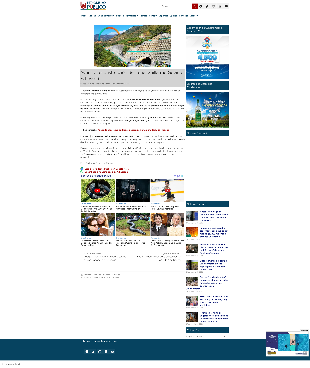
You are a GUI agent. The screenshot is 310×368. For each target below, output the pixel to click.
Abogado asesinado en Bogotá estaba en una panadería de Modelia (133, 130)
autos (86, 277)
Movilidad (93, 277)
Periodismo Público (120, 84)
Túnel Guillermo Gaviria (109, 277)
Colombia (106, 275)
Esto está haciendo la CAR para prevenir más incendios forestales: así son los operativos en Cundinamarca (207, 283)
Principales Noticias (92, 275)
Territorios (115, 275)
